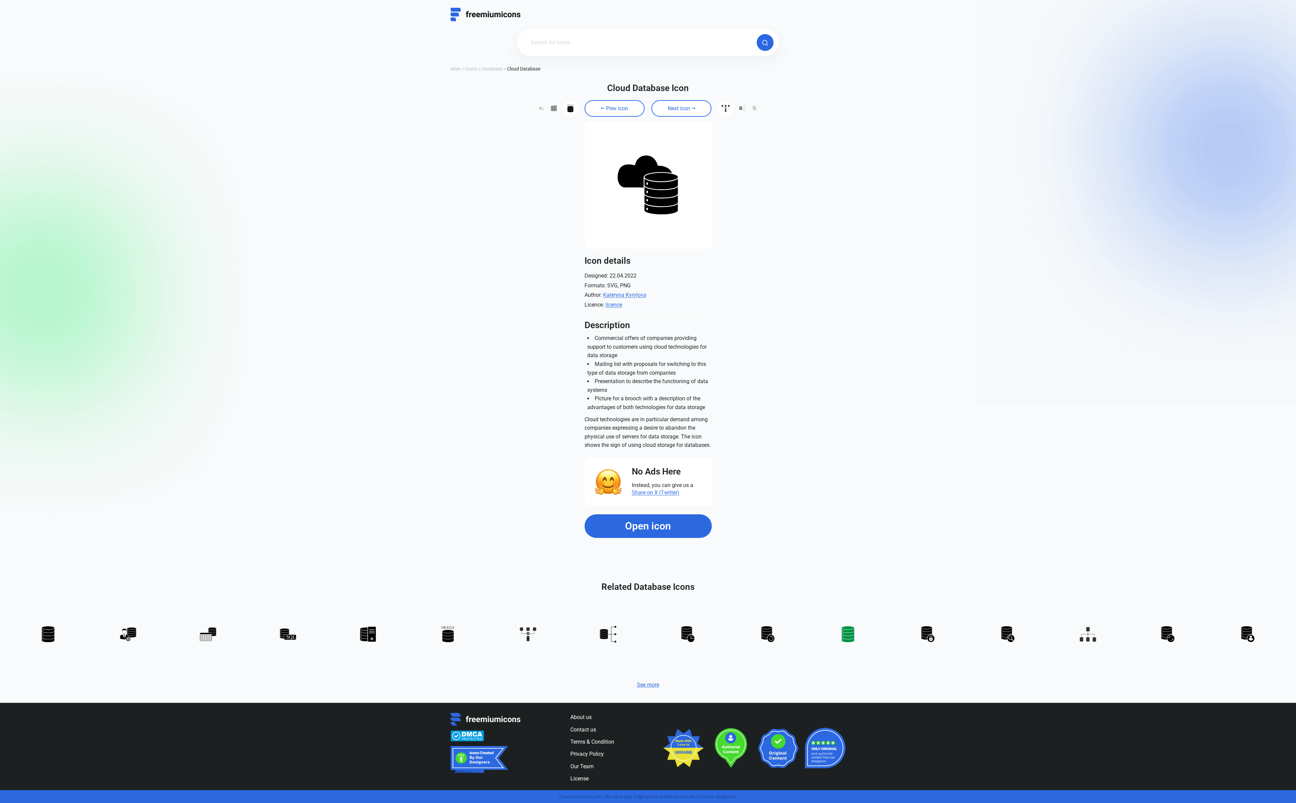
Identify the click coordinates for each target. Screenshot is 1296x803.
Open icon (648, 526)
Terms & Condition (592, 742)
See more (648, 685)
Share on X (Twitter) (655, 492)
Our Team (582, 766)
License (579, 778)
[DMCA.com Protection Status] (467, 735)
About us (581, 717)
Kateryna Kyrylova (624, 295)
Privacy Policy (587, 754)
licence (613, 305)
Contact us (583, 729)
